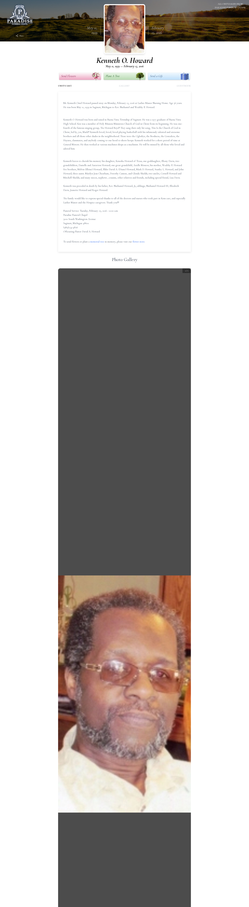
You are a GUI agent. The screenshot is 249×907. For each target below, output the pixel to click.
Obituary (65, 85)
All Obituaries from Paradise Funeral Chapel (230, 5)
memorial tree (97, 241)
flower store (139, 241)
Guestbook (184, 85)
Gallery (124, 85)
